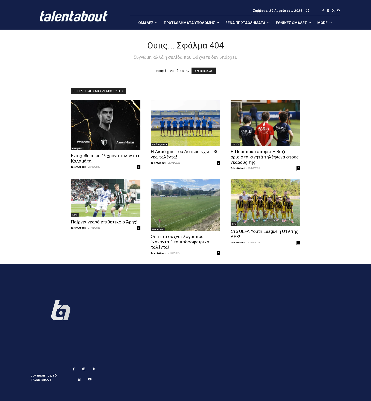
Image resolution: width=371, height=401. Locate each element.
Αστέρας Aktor (159, 144)
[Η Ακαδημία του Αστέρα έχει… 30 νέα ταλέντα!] (185, 123)
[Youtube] (338, 10)
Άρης (74, 214)
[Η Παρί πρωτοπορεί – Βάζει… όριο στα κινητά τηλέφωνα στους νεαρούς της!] (265, 123)
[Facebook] (322, 10)
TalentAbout (78, 166)
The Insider (158, 229)
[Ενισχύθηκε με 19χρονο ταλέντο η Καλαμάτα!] (105, 125)
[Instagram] (328, 10)
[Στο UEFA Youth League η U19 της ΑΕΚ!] (265, 202)
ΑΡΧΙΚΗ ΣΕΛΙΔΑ (204, 70)
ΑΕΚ (234, 224)
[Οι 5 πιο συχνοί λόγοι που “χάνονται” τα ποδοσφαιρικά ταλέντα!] (185, 205)
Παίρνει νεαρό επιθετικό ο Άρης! (104, 222)
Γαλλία (235, 144)
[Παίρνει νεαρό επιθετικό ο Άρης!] (105, 198)
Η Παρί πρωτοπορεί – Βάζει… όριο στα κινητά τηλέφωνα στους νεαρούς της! (265, 157)
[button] (307, 10)
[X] (333, 10)
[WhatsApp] (80, 379)
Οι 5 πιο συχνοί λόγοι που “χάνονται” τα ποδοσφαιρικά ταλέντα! (180, 242)
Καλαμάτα (77, 148)
